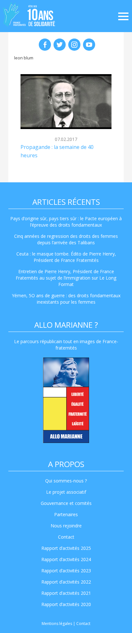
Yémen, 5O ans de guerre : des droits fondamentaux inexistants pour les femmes (66, 298)
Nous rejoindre (66, 526)
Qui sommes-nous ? (66, 481)
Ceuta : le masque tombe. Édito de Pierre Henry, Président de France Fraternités (66, 257)
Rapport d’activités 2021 (66, 593)
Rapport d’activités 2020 (66, 604)
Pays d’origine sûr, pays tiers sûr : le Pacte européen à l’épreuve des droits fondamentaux (66, 221)
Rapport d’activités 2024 (66, 559)
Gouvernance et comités (66, 503)
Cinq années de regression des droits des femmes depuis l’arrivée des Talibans (66, 239)
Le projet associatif (66, 492)
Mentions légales (57, 623)
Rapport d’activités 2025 (66, 548)
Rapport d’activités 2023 (66, 571)
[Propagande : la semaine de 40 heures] (66, 101)
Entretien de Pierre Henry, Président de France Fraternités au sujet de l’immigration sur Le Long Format (66, 277)
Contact (66, 537)
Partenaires (66, 514)
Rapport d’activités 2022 (66, 582)
